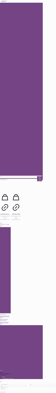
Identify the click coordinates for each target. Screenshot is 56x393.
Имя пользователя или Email (4, 384)
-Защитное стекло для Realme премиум (6, 260)
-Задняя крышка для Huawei (4, 255)
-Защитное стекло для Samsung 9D (5, 261)
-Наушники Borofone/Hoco (4, 289)
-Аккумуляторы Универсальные (5, 236)
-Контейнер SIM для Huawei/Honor (5, 277)
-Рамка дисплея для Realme (4, 302)
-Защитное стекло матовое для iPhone (6, 263)
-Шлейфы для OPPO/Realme (4, 310)
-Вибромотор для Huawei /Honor (5, 240)
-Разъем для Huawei (4, 293)
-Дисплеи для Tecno (4, 253)
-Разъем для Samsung (4, 297)
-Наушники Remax (3, 290)
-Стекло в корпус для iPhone (4, 305)
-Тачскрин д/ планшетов (4, 306)
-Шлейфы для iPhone (4, 309)
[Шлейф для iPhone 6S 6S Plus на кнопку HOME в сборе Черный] (16, 187)
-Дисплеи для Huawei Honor (5, 247)
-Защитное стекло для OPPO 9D (5, 259)
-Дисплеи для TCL (3, 252)
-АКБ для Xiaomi (3, 235)
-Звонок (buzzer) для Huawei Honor (5, 265)
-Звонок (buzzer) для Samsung (5, 267)
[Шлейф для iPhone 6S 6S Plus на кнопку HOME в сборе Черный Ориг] (5, 187)
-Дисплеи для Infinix (4, 248)
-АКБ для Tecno (3, 234)
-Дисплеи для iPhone (4, 249)
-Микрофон (3, 288)
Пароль (30, 384)
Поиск (8, 224)
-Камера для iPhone (4, 272)
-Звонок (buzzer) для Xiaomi (5, 268)
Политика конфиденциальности (6, 378)
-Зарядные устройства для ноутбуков (5, 257)
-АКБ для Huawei (3, 231)
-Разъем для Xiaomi (4, 298)
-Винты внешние (3, 243)
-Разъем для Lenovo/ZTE (4, 294)
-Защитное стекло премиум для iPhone (6, 264)
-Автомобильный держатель (5, 230)
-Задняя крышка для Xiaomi (4, 256)
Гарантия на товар (12, 378)
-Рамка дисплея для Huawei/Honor (5, 301)
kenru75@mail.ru (3, 1)
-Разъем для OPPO (3, 296)
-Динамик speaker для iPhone (5, 244)
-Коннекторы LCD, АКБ (4, 276)
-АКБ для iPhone (3, 232)
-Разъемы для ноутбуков (4, 300)
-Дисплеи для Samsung (4, 251)
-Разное (2, 292)
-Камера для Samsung (4, 273)
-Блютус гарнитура (4, 239)
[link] (7, 179)
